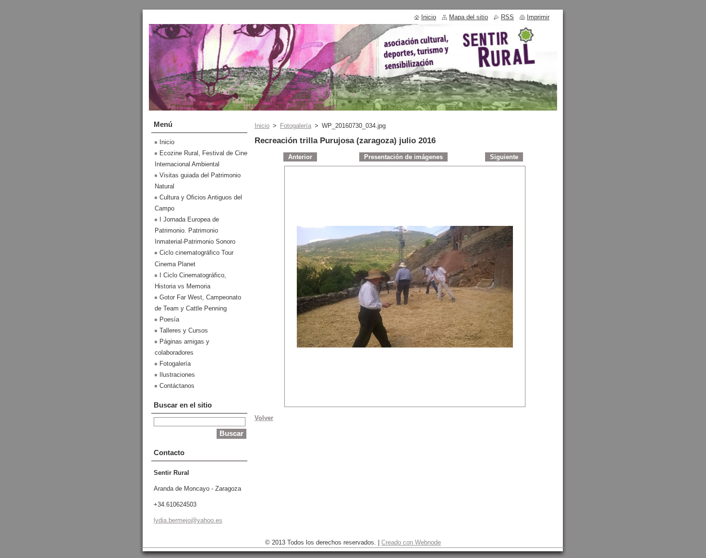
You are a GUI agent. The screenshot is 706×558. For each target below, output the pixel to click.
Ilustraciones (177, 374)
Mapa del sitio (468, 17)
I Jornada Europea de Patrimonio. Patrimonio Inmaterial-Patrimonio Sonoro (195, 230)
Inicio (262, 125)
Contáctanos (177, 385)
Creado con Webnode (411, 542)
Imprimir (538, 17)
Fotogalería (295, 125)
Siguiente (504, 157)
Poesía (169, 319)
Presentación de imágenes (403, 157)
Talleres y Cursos (183, 330)
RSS (507, 17)
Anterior (300, 157)
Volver (264, 418)
